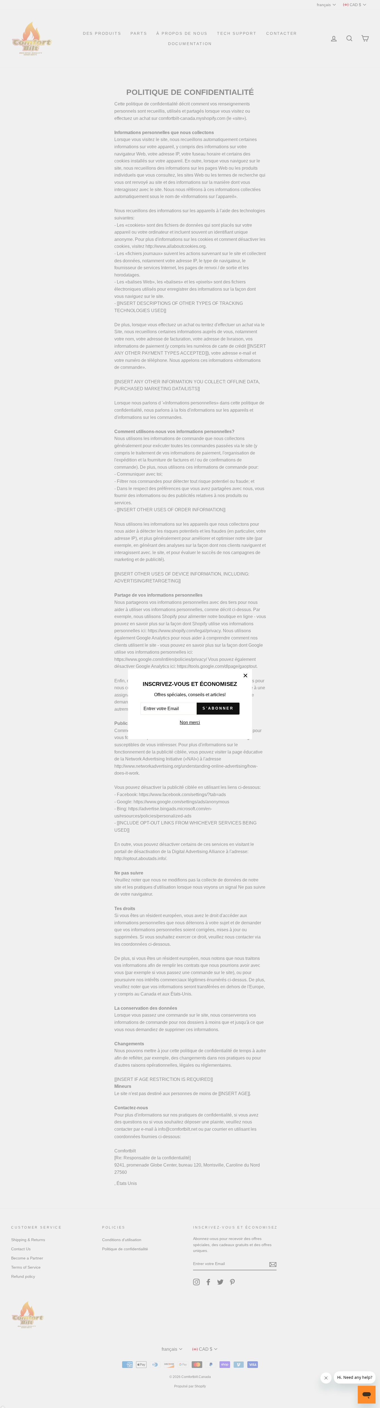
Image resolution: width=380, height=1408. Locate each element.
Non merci (190, 722)
